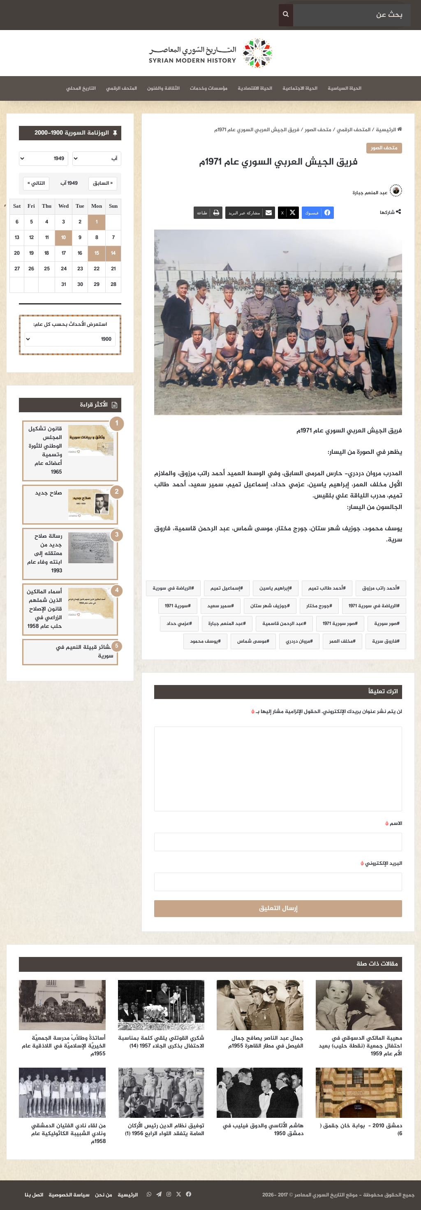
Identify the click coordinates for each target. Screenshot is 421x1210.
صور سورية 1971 (339, 624)
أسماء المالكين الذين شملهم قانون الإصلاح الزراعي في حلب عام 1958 (44, 609)
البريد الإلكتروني (381, 863)
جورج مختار (317, 606)
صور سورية (385, 624)
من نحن (103, 1195)
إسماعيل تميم (225, 588)
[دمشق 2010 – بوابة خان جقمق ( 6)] (359, 1093)
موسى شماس (251, 641)
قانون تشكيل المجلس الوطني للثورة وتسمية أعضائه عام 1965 (45, 450)
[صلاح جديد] (90, 504)
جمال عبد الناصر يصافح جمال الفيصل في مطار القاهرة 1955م (265, 1042)
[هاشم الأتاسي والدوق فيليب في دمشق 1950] (260, 1093)
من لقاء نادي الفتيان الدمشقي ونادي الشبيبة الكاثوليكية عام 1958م (68, 1133)
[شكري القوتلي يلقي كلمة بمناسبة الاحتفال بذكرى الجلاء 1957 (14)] (161, 1005)
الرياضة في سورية (172, 588)
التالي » (36, 183)
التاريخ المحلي (81, 88)
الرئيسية (386, 130)
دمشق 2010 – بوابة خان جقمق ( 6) (361, 1129)
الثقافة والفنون (163, 88)
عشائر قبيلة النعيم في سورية (84, 652)
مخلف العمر (341, 641)
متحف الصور (318, 130)
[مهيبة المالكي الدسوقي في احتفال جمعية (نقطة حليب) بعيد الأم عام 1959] (359, 1005)
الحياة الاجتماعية (299, 88)
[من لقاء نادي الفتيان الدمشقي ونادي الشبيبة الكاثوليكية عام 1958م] (62, 1093)
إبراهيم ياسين (274, 588)
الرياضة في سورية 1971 (373, 606)
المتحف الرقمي (121, 88)
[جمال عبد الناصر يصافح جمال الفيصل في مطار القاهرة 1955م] (260, 1005)
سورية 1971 (176, 606)
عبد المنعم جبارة (225, 624)
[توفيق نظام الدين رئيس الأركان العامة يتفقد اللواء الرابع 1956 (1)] (161, 1093)
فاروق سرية (384, 641)
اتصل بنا (34, 1195)
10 (63, 238)
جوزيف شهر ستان (268, 606)
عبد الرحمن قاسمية (282, 624)
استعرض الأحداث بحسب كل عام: (70, 324)
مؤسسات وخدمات (208, 88)
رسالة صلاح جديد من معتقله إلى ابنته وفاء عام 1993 (44, 554)
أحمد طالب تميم (325, 588)
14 (113, 253)
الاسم (393, 823)
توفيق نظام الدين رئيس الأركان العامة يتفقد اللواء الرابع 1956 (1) (164, 1129)
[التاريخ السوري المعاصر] (210, 53)
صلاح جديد (48, 493)
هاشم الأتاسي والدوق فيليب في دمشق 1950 (262, 1129)
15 (97, 253)
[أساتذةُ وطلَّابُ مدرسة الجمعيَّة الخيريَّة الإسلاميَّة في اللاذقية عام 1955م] (62, 1005)
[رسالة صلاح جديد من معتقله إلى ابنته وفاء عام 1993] (90, 547)
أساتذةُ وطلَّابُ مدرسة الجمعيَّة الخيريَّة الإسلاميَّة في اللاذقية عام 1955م (64, 1046)
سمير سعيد (219, 606)
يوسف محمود (204, 641)
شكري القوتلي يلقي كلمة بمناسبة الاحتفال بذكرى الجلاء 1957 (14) (161, 1042)
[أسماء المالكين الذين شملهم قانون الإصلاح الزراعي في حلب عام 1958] (90, 603)
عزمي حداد (178, 624)
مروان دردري (298, 641)
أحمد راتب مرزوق (379, 588)
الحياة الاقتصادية (255, 88)
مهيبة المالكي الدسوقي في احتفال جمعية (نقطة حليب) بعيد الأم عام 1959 (360, 1046)
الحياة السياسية (344, 88)
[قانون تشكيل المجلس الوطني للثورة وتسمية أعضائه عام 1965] (90, 440)
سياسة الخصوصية (69, 1195)
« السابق (103, 183)
